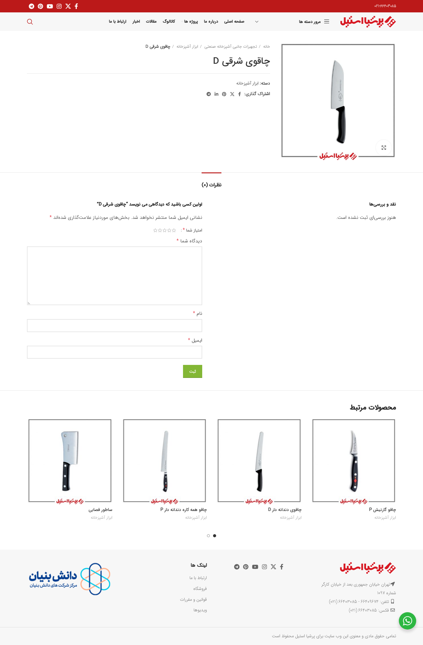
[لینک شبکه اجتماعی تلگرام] (31, 6)
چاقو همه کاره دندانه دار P (183, 509)
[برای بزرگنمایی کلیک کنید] (383, 147)
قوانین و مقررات (193, 599)
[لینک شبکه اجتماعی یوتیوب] (50, 6)
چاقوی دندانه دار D (285, 509)
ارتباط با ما (198, 577)
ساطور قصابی (100, 509)
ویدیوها (200, 610)
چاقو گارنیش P (382, 509)
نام (197, 313)
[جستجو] (30, 21)
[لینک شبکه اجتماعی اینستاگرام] (59, 6)
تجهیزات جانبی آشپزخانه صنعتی (230, 46)
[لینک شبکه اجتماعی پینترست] (40, 6)
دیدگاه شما (189, 241)
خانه (266, 46)
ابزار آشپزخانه (186, 46)
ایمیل (195, 340)
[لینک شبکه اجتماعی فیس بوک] (76, 6)
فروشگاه (200, 588)
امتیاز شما (192, 230)
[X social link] (68, 6)
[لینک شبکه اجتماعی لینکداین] (216, 94)
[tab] (211, 181)
